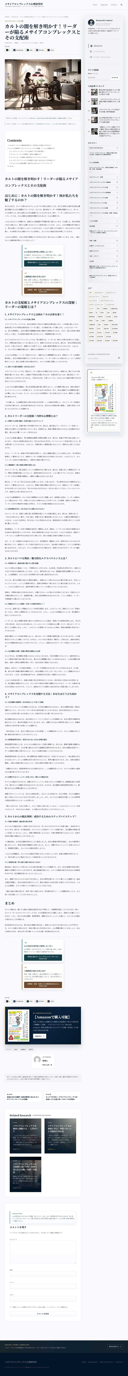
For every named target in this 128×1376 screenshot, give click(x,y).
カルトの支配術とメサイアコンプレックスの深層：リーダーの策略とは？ (32, 148)
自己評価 (91, 340)
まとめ (11, 166)
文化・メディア (94, 256)
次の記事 (62, 1097)
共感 (108, 312)
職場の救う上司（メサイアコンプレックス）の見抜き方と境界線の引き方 (104, 267)
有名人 (99, 328)
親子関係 (115, 340)
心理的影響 (92, 324)
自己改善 (107, 332)
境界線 (114, 312)
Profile (96, 46)
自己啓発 (91, 332)
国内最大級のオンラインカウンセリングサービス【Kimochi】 (43, 263)
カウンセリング (99, 292)
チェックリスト (93, 300)
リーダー (8, 1049)
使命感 (91, 312)
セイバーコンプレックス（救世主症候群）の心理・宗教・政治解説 (104, 168)
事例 (15, 1049)
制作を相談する (115, 1347)
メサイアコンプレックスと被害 (99, 197)
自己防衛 (107, 340)
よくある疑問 (94, 221)
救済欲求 (91, 328)
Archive (14, 17)
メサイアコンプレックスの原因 (99, 208)
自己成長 (99, 332)
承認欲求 (106, 324)
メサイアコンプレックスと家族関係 (100, 192)
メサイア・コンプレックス (96, 304)
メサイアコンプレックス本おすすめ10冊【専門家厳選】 (109, 110)
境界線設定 (92, 316)
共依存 (102, 312)
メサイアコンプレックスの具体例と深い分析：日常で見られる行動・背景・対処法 (25, 1168)
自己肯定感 (100, 336)
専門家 (31, 1049)
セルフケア (106, 296)
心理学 (103, 320)
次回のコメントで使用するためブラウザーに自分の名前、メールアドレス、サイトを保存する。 (40, 1307)
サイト (12, 1295)
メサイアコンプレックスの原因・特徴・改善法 (104, 213)
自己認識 (99, 340)
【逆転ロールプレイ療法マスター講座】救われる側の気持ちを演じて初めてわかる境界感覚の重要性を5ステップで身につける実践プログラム (109, 131)
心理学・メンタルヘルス (97, 246)
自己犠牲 (115, 332)
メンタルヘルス (110, 304)
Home (95, 5)
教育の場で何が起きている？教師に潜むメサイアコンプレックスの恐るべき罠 (109, 92)
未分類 (92, 261)
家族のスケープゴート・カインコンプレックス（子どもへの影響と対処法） (104, 231)
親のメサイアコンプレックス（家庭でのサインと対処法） (103, 276)
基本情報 (92, 226)
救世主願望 (115, 324)
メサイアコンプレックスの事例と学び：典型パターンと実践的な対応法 (60, 1128)
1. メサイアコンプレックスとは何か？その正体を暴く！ (28, 151)
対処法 (116, 316)
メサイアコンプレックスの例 (29, 43)
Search (115, 77)
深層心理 (106, 328)
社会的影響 (115, 328)
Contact (114, 5)
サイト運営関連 (94, 162)
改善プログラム (94, 251)
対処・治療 (93, 240)
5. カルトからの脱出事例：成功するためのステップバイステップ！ (32, 163)
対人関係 (108, 316)
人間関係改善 (114, 308)
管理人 (16, 43)
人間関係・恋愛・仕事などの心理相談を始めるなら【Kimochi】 (43, 291)
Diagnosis (104, 5)
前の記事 (23, 1097)
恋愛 (99, 324)
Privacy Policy (106, 1362)
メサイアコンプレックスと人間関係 (100, 182)
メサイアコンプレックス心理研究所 (24, 4)
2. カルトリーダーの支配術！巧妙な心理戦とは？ (26, 154)
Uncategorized (96, 148)
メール (12, 1282)
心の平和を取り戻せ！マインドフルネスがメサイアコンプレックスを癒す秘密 (109, 120)
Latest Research (100, 57)
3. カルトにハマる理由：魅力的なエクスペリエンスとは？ (29, 157)
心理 (97, 320)
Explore (16, 1149)
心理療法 (110, 320)
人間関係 (23, 1049)
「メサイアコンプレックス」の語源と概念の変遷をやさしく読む (109, 101)
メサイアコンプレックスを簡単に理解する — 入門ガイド (25, 1128)
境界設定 (100, 316)
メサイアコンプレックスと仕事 (99, 187)
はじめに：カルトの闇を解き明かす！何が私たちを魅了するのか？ (30, 145)
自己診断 (108, 336)
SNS (90, 292)
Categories (97, 51)
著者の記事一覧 (47, 1065)
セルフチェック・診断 (96, 177)
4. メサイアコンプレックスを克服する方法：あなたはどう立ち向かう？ (33, 160)
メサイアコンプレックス (107, 300)
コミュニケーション (94, 296)
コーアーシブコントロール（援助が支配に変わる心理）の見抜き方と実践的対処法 (104, 153)
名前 (11, 1270)
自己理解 (91, 336)
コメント (13, 1239)
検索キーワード (93, 73)
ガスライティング (111, 292)
